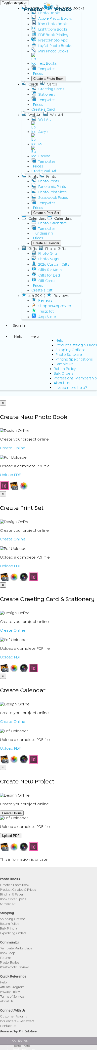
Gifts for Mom (50, 270)
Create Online (12, 448)
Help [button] (18, 336)
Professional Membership (75, 378)
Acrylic (43, 132)
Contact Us (8, 1025)
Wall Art (44, 120)
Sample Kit (64, 364)
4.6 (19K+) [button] (36, 296)
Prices (38, 74)
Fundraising (43, 233)
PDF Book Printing (53, 35)
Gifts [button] (32, 249)
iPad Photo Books (53, 24)
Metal (42, 144)
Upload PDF (10, 475)
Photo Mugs (48, 259)
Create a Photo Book (48, 79)
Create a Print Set (46, 213)
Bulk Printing (9, 928)
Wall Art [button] (35, 115)
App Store (47, 317)
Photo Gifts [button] (55, 249)
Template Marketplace (16, 948)
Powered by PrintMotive (18, 1031)
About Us (62, 383)
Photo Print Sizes (52, 192)
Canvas (44, 156)
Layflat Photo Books (55, 46)
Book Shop (7, 953)
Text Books (47, 63)
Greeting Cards (51, 89)
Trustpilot (46, 311)
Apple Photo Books (55, 18)
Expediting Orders (13, 933)
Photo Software (68, 355)
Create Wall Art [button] (43, 171)
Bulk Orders (63, 373)
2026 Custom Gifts (53, 264)
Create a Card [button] (43, 109)
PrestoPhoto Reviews (14, 967)
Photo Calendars (52, 223)
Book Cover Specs (13, 899)
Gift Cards (46, 281)
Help (59, 340)
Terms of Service (12, 996)
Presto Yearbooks (23, 1049)
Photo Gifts (47, 253)
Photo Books (49, 13)
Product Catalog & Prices (76, 345)
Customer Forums (13, 1016)
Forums (5, 957)
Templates (46, 69)
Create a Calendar (46, 243)
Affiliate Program (12, 987)
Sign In (19, 325)
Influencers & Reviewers (17, 1021)
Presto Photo (48, 9)
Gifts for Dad (49, 275)
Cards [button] (33, 84)
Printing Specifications (74, 359)
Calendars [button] (37, 218)
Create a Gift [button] (41, 290)
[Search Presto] (13, 394)
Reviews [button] (61, 296)
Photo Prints (48, 181)
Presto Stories (9, 962)
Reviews (45, 300)
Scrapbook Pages (53, 198)
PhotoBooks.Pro (23, 1052)
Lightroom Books (53, 29)
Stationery (46, 94)
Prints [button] (33, 176)
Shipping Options (70, 350)
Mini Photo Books (53, 51)
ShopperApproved (54, 306)
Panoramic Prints (52, 187)
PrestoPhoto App (53, 40)
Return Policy (65, 369)
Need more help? (72, 388)
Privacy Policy (10, 991)
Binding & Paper (11, 894)
